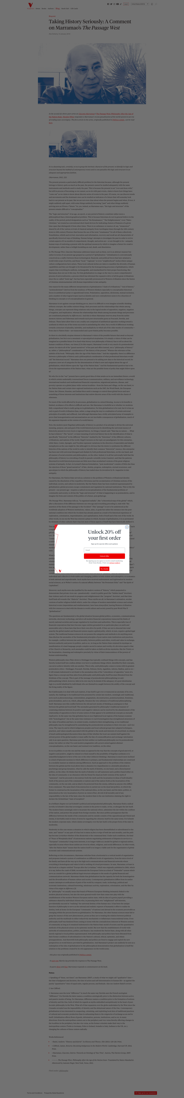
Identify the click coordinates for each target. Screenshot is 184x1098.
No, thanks (104, 569)
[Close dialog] (127, 527)
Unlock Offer (104, 556)
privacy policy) (114, 563)
